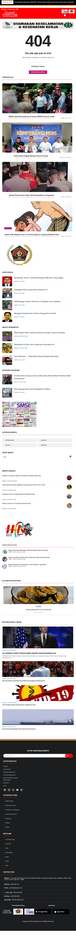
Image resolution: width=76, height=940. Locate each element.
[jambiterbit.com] (9, 18)
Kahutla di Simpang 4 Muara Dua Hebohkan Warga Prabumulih (21, 475)
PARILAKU (8, 228)
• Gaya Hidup (8, 852)
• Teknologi (8, 818)
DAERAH (44, 445)
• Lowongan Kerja (10, 839)
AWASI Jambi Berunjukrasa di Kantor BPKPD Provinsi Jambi (31, 117)
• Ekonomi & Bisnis (10, 805)
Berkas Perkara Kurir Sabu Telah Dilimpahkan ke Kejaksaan (31, 195)
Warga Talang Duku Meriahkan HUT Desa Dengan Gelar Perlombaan (28, 550)
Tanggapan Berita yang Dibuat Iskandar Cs (31, 290)
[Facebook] (4, 789)
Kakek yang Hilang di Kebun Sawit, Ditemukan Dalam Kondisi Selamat (29, 557)
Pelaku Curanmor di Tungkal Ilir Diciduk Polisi (16, 503)
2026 (37, 457)
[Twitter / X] (13, 789)
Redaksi (5, 766)
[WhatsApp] (21, 789)
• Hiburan (7, 823)
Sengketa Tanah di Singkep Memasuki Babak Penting (18, 494)
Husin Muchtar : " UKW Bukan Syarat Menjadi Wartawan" (36, 356)
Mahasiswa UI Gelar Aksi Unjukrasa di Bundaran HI (34, 344)
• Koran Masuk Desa (11, 814)
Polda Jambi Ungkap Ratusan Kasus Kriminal (31, 156)
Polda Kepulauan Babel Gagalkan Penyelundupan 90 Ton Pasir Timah (23, 485)
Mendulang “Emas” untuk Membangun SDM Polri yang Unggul (38, 278)
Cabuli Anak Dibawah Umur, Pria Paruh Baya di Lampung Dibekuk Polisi (31, 235)
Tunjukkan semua (38, 72)
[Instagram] (9, 789)
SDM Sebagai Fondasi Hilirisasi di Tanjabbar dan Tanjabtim (37, 301)
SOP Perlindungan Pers (9, 775)
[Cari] (69, 755)
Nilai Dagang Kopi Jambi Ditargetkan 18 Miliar (32, 389)
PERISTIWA (8, 110)
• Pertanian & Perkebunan (12, 810)
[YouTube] (17, 789)
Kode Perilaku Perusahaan (10, 778)
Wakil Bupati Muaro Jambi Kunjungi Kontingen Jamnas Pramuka (39, 333)
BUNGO (7, 445)
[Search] (70, 15)
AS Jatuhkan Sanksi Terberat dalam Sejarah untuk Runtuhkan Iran (29, 653)
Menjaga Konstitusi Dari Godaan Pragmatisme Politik (35, 313)
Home (5, 785)
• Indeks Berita (9, 801)
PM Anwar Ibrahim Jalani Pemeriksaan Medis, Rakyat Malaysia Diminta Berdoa (23, 681)
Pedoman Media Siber (9, 772)
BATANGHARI (9, 440)
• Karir (6, 848)
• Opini (7, 861)
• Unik (6, 865)
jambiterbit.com (37, 921)
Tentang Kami (7, 769)
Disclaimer (6, 783)
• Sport (7, 857)
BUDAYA (43, 440)
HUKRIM (7, 149)
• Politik (7, 827)
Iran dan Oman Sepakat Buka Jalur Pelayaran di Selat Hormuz (19, 729)
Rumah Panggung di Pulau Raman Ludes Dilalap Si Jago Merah (27, 564)
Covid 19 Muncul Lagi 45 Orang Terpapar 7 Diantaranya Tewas (19, 705)
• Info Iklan (8, 844)
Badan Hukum (7, 780)
